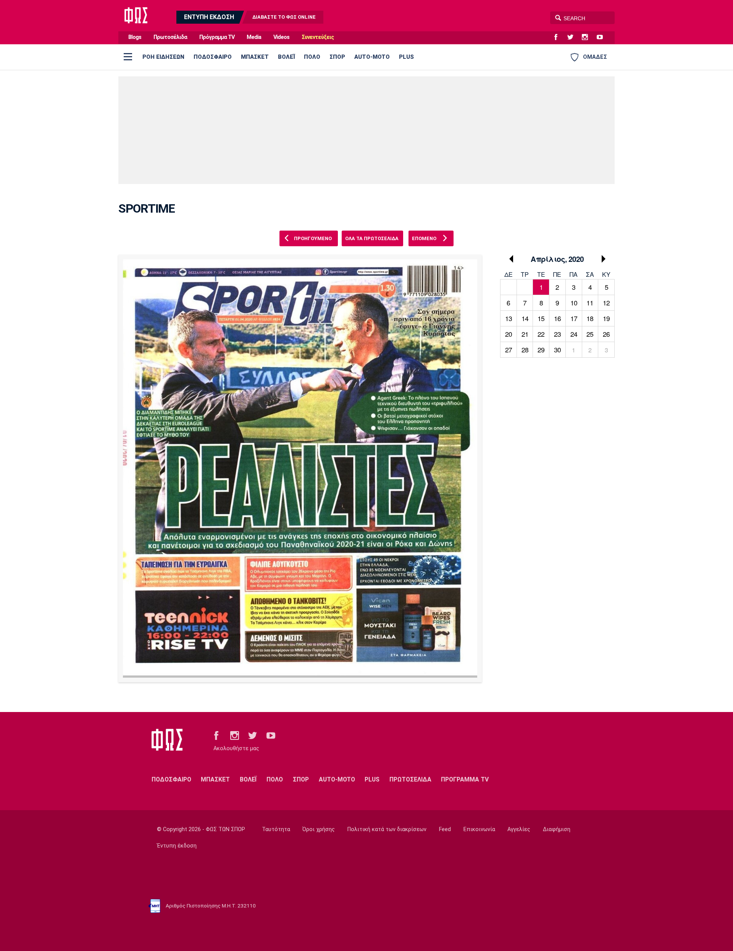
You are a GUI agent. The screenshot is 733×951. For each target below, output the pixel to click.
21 (524, 334)
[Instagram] (588, 37)
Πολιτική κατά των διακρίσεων (386, 829)
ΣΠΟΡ (337, 56)
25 (589, 334)
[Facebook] (559, 37)
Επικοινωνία (479, 829)
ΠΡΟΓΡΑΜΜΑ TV (465, 779)
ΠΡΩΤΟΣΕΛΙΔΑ (410, 779)
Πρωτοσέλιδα (170, 37)
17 (573, 318)
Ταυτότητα (276, 829)
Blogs (134, 37)
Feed (445, 829)
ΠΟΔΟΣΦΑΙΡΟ (213, 56)
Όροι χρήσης (318, 829)
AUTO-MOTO (372, 56)
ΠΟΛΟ (312, 56)
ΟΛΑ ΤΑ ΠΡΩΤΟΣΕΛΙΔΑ (372, 238)
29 (541, 349)
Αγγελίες (518, 829)
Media (254, 37)
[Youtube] (603, 37)
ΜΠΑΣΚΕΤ (255, 56)
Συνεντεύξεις (318, 37)
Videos (281, 37)
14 (524, 318)
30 (557, 349)
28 (524, 349)
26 (606, 334)
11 (589, 302)
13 (508, 318)
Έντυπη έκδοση (177, 846)
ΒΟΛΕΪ (286, 56)
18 (589, 318)
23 (557, 334)
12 (606, 302)
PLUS (406, 56)
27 (508, 349)
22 (541, 334)
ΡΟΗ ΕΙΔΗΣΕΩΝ (163, 56)
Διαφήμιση (556, 829)
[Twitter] (573, 37)
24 (573, 334)
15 (541, 318)
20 (508, 334)
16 (557, 318)
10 (573, 302)
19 (606, 318)
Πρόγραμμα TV (216, 37)
